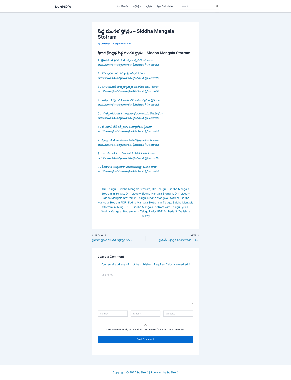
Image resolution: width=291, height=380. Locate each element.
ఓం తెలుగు (63, 6)
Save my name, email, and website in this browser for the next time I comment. (145, 329)
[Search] (217, 6)
